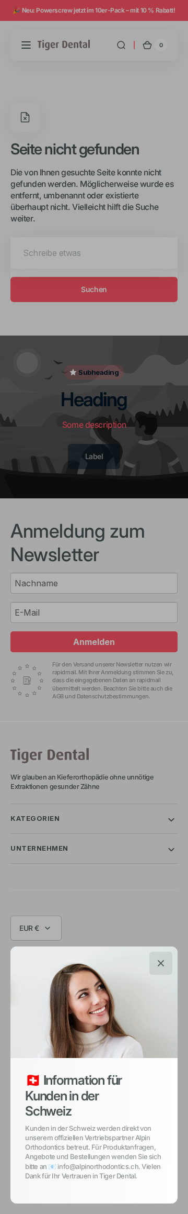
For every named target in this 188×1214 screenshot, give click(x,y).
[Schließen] (160, 963)
